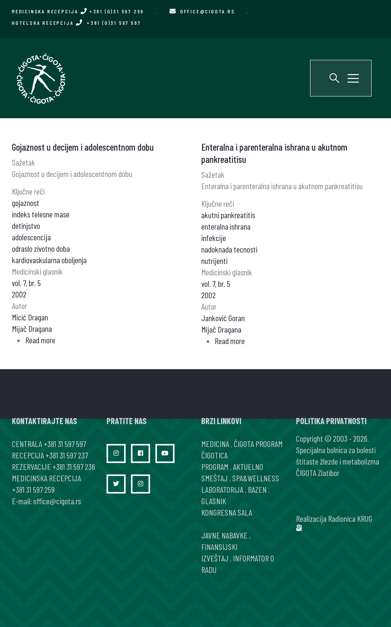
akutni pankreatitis (228, 215)
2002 (19, 294)
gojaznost (25, 202)
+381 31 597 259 (33, 489)
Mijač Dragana (32, 328)
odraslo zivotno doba (41, 248)
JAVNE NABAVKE (224, 535)
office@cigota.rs (207, 11)
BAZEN (257, 489)
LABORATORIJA (222, 489)
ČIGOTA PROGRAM (258, 444)
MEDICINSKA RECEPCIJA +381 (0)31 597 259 (78, 11)
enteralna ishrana (225, 226)
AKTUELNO (248, 466)
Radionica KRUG (350, 518)
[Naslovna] (40, 78)
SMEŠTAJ (214, 478)
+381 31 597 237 (66, 455)
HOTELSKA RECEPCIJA (76, 22)
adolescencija (31, 237)
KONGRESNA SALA (226, 512)
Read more (40, 340)
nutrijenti (214, 260)
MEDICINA (215, 444)
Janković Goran (223, 318)
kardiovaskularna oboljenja (49, 260)
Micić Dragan (30, 317)
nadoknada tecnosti (229, 249)
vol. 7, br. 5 (26, 283)
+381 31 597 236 (73, 466)
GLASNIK (213, 501)
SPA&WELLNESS (255, 478)
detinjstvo (26, 225)
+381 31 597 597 (65, 444)
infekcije (213, 238)
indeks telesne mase (40, 214)
